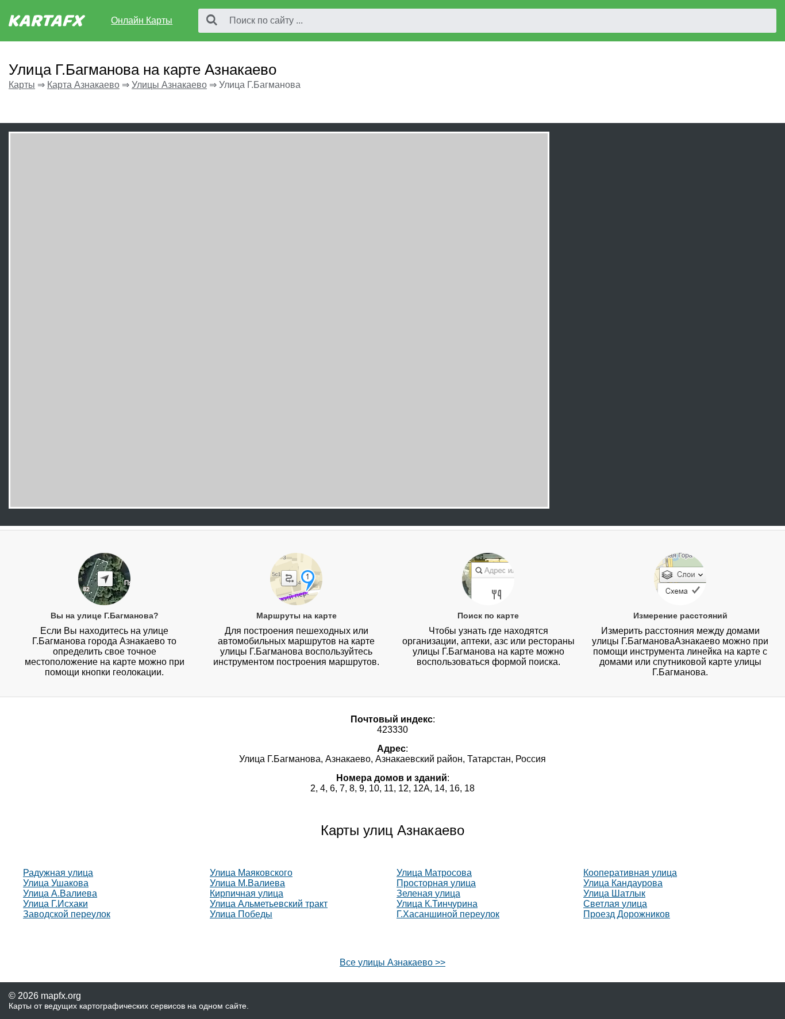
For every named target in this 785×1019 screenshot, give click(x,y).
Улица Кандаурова (623, 883)
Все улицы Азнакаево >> (392, 962)
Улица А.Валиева (60, 893)
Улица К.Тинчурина (437, 904)
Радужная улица (58, 873)
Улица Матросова (434, 873)
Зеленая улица (428, 893)
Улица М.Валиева (247, 883)
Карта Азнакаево (83, 85)
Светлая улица (615, 904)
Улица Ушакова (55, 883)
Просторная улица (436, 883)
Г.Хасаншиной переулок (448, 914)
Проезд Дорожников (626, 914)
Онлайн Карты (141, 20)
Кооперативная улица (630, 873)
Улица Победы (241, 914)
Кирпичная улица (246, 893)
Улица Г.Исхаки (55, 904)
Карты (22, 85)
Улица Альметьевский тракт (269, 904)
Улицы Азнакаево (169, 85)
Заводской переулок (66, 914)
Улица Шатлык (614, 893)
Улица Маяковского (251, 873)
